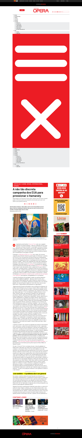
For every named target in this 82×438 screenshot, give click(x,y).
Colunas (16, 21)
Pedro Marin (18, 28)
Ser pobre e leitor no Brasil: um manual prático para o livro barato (61, 323)
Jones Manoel (19, 25)
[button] (41, 91)
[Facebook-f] (52, 12)
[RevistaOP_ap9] (61, 214)
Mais (15, 30)
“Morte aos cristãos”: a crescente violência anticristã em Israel (61, 337)
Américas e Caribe (20, 184)
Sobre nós (18, 33)
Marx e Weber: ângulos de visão (61, 270)
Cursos (17, 31)
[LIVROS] (61, 231)
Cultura (16, 19)
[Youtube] (57, 12)
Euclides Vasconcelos (20, 29)
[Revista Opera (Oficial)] (61, 198)
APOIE (22, 10)
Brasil (15, 15)
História (16, 20)
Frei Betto (18, 22)
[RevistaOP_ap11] (30, 425)
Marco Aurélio (19, 26)
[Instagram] (56, 12)
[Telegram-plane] (60, 12)
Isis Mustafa (18, 24)
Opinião (15, 17)
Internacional (17, 16)
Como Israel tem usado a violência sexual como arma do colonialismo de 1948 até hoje (30, 407)
